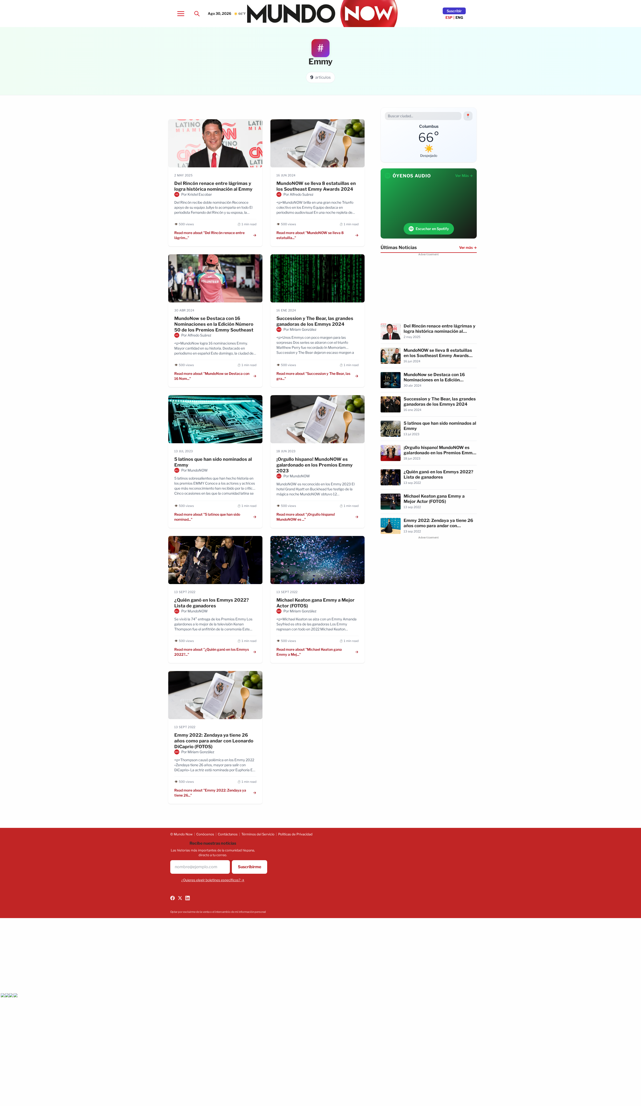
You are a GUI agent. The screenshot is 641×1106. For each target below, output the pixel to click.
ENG (459, 17)
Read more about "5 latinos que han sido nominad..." (207, 516)
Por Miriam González (299, 329)
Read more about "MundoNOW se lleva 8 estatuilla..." (310, 235)
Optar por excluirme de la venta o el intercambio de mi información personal (218, 912)
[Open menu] (180, 13)
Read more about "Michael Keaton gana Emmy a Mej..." (309, 651)
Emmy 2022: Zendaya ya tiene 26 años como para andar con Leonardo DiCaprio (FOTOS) (213, 740)
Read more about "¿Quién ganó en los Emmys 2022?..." (211, 651)
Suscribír (454, 11)
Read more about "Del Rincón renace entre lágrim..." (209, 235)
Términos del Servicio (257, 834)
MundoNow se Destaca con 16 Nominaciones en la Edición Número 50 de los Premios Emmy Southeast (213, 324)
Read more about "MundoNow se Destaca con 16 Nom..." (211, 376)
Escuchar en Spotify (432, 229)
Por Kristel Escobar (196, 194)
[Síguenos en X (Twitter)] (180, 898)
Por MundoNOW (194, 470)
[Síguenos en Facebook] (172, 898)
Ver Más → (464, 175)
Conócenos (205, 834)
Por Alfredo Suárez (298, 194)
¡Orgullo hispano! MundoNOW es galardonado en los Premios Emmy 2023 (314, 465)
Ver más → (468, 247)
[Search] (196, 13)
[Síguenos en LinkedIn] (187, 898)
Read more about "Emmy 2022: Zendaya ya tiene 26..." (210, 792)
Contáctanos (228, 834)
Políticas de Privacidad (295, 834)
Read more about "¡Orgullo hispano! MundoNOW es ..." (305, 516)
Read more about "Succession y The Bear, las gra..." (313, 376)
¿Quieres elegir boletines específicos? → (212, 880)
